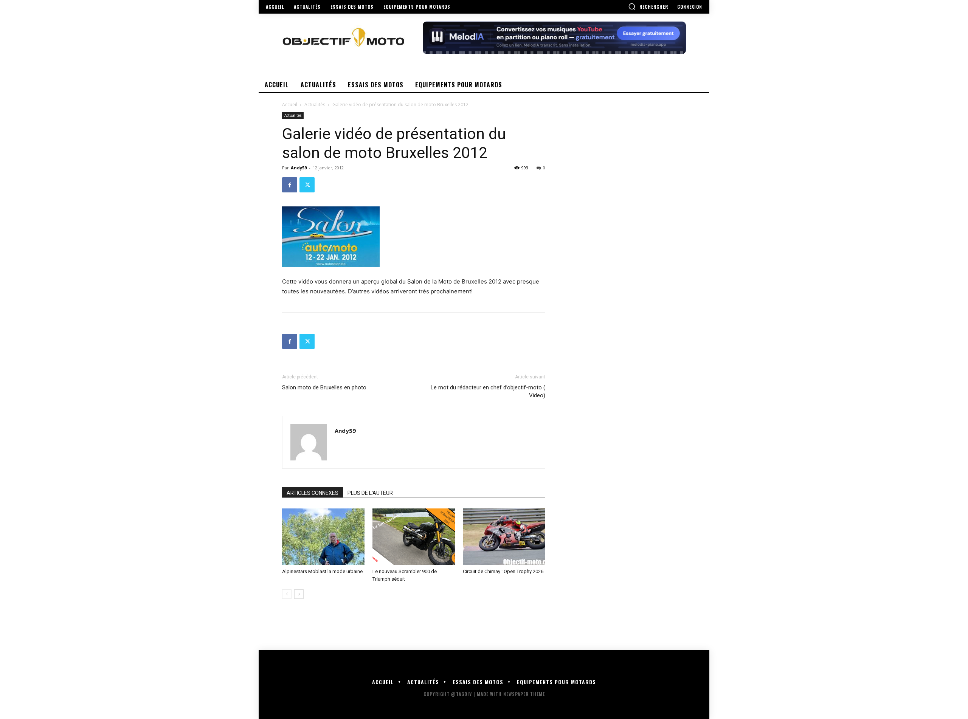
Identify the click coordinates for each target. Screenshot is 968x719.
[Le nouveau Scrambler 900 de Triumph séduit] (413, 536)
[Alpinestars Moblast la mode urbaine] (323, 536)
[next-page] (299, 594)
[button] (648, 6)
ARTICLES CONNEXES (312, 493)
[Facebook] (289, 184)
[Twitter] (307, 184)
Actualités (314, 104)
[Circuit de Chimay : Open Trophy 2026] (504, 536)
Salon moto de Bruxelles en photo (324, 387)
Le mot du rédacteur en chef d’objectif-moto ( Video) (488, 391)
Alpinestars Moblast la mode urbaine (322, 571)
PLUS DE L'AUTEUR (370, 493)
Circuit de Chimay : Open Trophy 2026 (503, 571)
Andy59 (299, 167)
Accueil (289, 104)
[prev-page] (287, 594)
